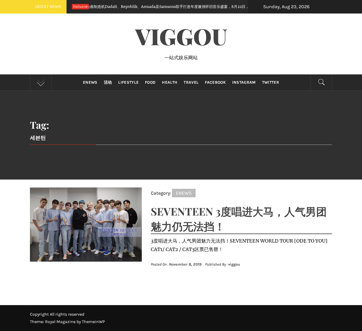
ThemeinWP (93, 321)
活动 (108, 82)
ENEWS (90, 82)
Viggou (181, 36)
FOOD (150, 82)
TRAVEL (191, 82)
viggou (234, 264)
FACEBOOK (215, 82)
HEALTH (169, 82)
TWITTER (270, 82)
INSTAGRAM (244, 82)
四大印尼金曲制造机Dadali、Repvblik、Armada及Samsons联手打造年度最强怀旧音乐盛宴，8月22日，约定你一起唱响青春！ (155, 6)
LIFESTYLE (128, 82)
